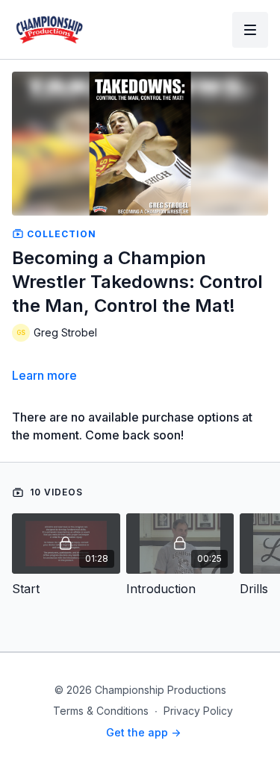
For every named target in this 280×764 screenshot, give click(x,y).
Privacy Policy (198, 710)
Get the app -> (143, 732)
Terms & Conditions (101, 710)
